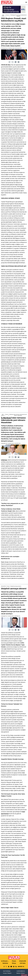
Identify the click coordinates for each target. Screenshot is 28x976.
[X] (12, 62)
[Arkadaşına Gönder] (18, 62)
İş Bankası (6, 418)
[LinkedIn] (15, 62)
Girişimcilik (22, 961)
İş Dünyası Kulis (5, 961)
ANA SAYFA (3, 16)
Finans (7, 15)
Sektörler (5, 963)
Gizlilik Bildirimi (21, 971)
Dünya (14, 963)
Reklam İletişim (20, 973)
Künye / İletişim (7, 973)
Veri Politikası (6, 971)
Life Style (22, 963)
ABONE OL (21, 966)
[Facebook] (9, 62)
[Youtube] (11, 966)
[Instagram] (8, 966)
